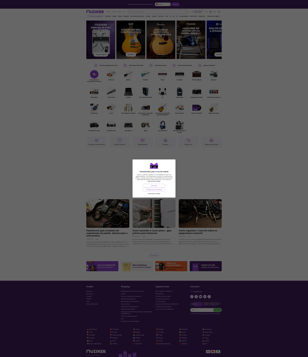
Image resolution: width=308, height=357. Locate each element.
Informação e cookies (154, 193)
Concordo (154, 186)
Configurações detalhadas (154, 190)
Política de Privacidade (154, 181)
